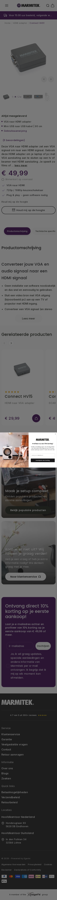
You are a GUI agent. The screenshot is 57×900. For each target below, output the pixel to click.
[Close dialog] (55, 434)
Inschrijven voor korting (43, 460)
